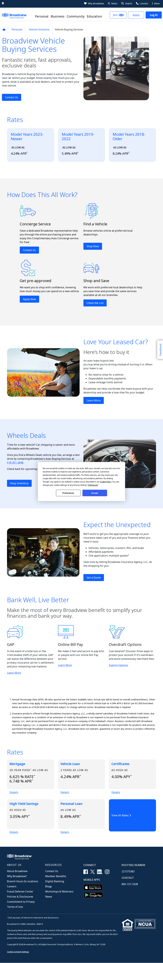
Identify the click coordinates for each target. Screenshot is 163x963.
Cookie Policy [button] (105, 482)
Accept (94, 493)
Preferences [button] (93, 485)
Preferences (68, 493)
